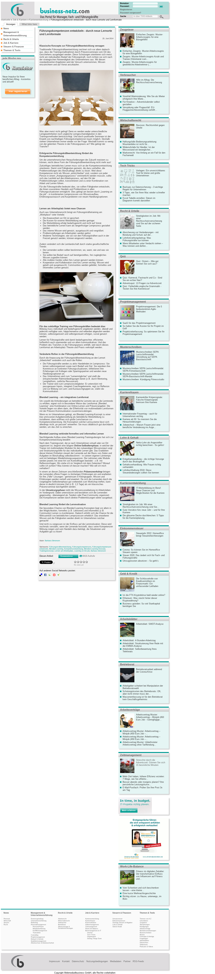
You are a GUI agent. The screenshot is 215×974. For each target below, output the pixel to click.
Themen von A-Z (145, 919)
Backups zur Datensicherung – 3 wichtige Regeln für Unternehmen (143, 188)
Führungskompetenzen (81, 547)
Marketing (34, 922)
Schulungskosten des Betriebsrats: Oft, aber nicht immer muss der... (142, 692)
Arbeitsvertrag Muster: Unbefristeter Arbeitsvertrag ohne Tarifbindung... (140, 743)
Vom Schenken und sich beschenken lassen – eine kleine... (141, 889)
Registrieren (126, 9)
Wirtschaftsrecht (130, 120)
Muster (142, 935)
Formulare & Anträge (147, 936)
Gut (83, 562)
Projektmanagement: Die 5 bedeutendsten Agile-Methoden (149, 309)
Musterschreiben (131, 347)
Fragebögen (144, 938)
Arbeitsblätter (128, 619)
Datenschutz (78, 961)
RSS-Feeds (138, 961)
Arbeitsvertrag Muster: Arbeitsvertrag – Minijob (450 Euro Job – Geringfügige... (150, 717)
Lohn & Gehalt (129, 437)
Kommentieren (66, 556)
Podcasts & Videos (146, 946)
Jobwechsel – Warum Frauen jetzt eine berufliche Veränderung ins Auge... (141, 426)
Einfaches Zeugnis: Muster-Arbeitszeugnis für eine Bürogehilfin (149, 37)
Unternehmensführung (38, 921)
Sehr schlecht (75, 562)
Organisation (91, 936)
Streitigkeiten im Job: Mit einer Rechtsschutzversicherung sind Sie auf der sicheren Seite (149, 221)
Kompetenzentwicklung (73, 549)
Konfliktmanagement (40, 931)
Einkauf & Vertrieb (37, 939)
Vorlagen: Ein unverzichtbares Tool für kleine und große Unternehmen (150, 173)
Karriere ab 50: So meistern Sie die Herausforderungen (140, 420)
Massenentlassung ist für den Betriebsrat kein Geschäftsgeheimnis (143, 698)
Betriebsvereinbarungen (148, 931)
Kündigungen (144, 926)
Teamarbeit (36, 933)
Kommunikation (90, 922)
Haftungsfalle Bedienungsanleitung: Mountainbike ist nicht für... (140, 142)
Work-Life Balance (91, 928)
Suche (123, 16)
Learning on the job (82, 551)
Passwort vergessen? (130, 13)
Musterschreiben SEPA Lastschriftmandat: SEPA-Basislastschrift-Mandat (143, 375)
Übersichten (144, 942)
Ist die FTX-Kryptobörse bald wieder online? (144, 595)
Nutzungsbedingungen (97, 961)
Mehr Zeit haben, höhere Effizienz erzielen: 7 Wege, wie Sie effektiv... (143, 777)
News (6, 28)
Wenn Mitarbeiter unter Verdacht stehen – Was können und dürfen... (143, 244)
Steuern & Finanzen (13, 46)
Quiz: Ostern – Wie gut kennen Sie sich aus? (147, 262)
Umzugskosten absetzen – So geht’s (141, 561)
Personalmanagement (38, 924)
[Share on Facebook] (45, 575)
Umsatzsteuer (117, 919)
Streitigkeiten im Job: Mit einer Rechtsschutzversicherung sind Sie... (141, 505)
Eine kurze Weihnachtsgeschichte (139, 893)
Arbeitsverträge (130, 709)
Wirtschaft (7, 921)
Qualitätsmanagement (38, 941)
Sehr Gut (86, 562)
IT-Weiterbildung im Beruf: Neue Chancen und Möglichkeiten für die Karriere (150, 490)
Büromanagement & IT (93, 931)
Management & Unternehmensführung (41, 914)
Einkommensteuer (131, 528)
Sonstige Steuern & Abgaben (122, 922)
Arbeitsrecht (62, 919)
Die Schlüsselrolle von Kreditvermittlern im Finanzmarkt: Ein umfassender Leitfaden (147, 582)
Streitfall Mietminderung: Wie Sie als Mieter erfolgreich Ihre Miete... (144, 97)
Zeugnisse (127, 29)
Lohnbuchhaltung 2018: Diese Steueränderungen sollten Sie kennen (141, 471)
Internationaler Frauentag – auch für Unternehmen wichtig (140, 414)
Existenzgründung (37, 919)
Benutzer (124, 3)
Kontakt (66, 961)
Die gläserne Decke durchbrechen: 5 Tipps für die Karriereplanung (143, 516)
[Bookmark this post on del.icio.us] (40, 575)
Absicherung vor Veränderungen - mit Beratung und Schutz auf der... (141, 233)
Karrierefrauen (129, 392)
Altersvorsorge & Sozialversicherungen (65, 927)
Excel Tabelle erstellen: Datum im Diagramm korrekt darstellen (139, 199)
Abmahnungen (145, 924)
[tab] (17, 28)
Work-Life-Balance (132, 866)
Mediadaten (115, 961)
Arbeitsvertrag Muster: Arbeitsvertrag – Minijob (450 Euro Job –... (141, 732)
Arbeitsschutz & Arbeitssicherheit (42, 943)
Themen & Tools (11, 50)
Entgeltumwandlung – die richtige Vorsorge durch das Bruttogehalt (143, 460)
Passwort (124, 6)
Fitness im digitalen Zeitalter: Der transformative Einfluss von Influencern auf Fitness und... (150, 875)
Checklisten (144, 921)
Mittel (81, 562)
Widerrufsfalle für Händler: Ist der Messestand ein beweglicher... (139, 148)
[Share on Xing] (58, 575)
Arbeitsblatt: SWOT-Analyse (149, 624)
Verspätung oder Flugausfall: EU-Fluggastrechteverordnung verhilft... (140, 108)
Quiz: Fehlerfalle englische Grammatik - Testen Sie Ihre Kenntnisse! (142, 287)
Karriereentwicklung (38, 19)
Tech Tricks (127, 165)
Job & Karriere (20, 19)
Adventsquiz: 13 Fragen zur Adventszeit (142, 283)
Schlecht (78, 562)
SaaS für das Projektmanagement (139, 323)
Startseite (5, 19)
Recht (6, 924)
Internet (90, 933)
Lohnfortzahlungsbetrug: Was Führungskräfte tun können (137, 239)
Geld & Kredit (128, 573)
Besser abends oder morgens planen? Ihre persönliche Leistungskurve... (143, 783)
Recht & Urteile (11, 39)
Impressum (54, 961)
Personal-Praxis (38, 926)
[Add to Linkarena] (49, 575)
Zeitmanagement (130, 755)
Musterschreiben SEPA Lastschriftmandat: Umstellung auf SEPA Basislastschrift (147, 356)
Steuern (6, 922)
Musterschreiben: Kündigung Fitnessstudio (143, 379)
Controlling (34, 935)
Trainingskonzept (46, 551)
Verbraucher (128, 75)
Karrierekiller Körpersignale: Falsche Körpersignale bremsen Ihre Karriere (149, 400)
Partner (127, 961)
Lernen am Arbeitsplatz (64, 551)
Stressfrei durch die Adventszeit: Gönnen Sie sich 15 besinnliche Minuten (150, 762)
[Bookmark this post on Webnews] (54, 575)
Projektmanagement (133, 301)
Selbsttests (144, 944)
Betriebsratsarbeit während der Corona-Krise (149, 670)
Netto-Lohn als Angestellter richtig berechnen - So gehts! (150, 443)
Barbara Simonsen (52, 541)
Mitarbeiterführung (39, 928)
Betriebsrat (127, 664)
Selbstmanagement (92, 924)
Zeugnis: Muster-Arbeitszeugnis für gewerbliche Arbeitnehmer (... (140, 63)
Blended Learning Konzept (94, 549)
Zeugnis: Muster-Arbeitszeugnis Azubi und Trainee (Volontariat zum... (143, 57)
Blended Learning (56, 549)
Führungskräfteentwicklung (60, 547)
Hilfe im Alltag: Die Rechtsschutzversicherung (149, 81)
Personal (7, 919)
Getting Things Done (94, 938)
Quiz (123, 256)
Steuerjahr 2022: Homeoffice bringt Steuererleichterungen (150, 534)
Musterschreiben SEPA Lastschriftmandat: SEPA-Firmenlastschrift (143, 369)
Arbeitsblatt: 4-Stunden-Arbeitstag (139, 640)
